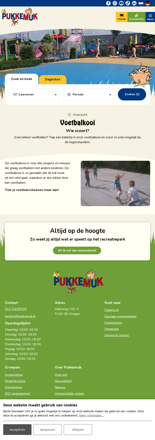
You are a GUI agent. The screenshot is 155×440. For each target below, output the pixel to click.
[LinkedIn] (134, 3)
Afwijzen (78, 429)
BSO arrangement (17, 393)
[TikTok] (128, 3)
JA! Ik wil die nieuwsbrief (77, 250)
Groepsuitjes (14, 375)
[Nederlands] (140, 3)
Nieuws (60, 387)
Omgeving (111, 329)
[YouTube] (121, 3)
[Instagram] (115, 3)
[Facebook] (108, 3)
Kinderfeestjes (15, 381)
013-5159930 (15, 309)
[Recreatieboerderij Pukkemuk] (19, 17)
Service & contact (116, 335)
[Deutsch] (147, 3)
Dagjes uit (111, 310)
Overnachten (113, 323)
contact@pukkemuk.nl (20, 316)
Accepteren (17, 429)
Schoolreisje (13, 387)
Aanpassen (47, 429)
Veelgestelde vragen (69, 393)
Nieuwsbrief (63, 381)
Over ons (61, 375)
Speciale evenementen (120, 316)
